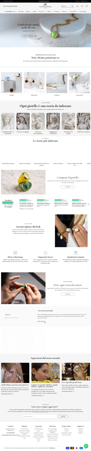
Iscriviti (63, 416)
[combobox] (66, 6)
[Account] (77, 6)
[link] (71, 230)
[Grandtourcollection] (11, 82)
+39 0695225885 (10, 432)
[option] (7, 123)
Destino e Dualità (83, 132)
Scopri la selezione (28, 35)
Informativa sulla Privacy (40, 411)
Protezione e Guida (68, 132)
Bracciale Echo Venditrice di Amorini (41, 164)
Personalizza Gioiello (11, 6)
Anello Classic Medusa (24, 163)
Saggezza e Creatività (53, 132)
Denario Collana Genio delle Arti (74, 164)
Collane (57, 95)
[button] (5, 318)
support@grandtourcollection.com (10, 435)
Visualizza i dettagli (6, 393)
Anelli (12, 95)
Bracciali (34, 95)
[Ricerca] (67, 6)
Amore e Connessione (38, 132)
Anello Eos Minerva (58, 163)
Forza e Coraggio (23, 132)
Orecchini (79, 95)
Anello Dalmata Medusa (8, 163)
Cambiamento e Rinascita (8, 132)
